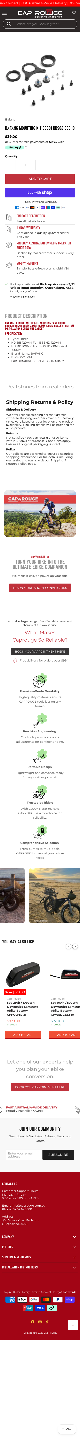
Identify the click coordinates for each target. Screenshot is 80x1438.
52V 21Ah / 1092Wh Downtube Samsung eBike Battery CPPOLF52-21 (22, 1008)
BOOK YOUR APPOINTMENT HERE (40, 651)
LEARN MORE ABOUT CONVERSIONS (40, 588)
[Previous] (68, 946)
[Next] (75, 946)
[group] (40, 78)
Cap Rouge (14, 998)
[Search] (8, 24)
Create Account (41, 1291)
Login (7, 1291)
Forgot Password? (64, 1291)
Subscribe (58, 1155)
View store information (22, 296)
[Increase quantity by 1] (41, 165)
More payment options (40, 201)
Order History (21, 1291)
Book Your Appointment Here (40, 1087)
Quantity (11, 156)
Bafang (10, 119)
